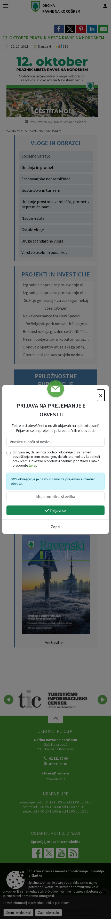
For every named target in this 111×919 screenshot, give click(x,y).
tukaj (32, 465)
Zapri (55, 526)
